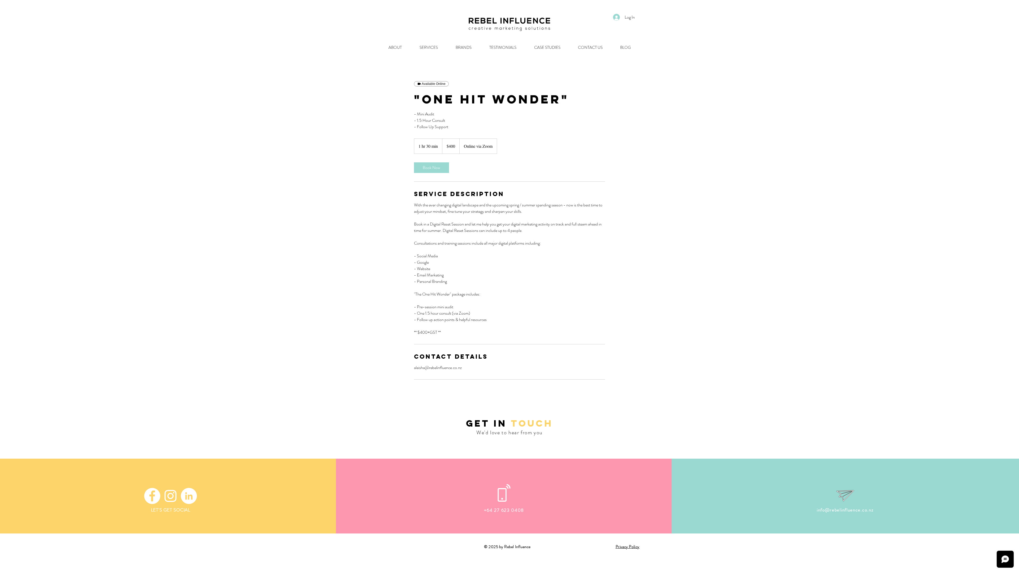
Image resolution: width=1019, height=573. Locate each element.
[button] (547, 47)
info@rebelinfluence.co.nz (845, 510)
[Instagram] (170, 496)
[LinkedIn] (189, 496)
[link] (431, 167)
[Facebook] (152, 496)
